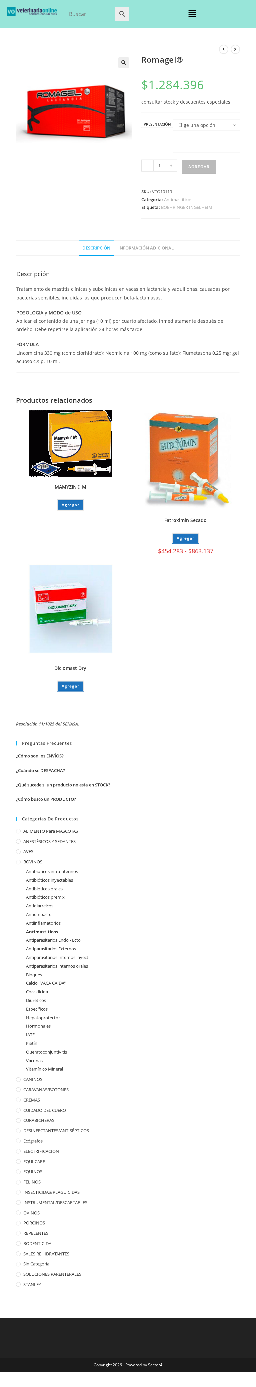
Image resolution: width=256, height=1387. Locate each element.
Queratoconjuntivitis (46, 1052)
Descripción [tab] (96, 248)
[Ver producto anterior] (223, 49)
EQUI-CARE (34, 1161)
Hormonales (38, 1026)
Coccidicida (37, 992)
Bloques (34, 975)
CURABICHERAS (38, 1120)
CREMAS (31, 1100)
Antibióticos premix (45, 897)
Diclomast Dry (70, 668)
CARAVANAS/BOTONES (46, 1090)
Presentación (157, 124)
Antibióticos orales (44, 889)
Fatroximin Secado (185, 520)
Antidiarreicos (39, 906)
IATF (30, 1035)
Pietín (31, 1043)
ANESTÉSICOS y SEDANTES (49, 841)
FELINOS (32, 1182)
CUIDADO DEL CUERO (44, 1110)
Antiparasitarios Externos (51, 949)
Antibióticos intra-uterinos (52, 871)
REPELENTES (35, 1233)
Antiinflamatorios (43, 923)
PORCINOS (34, 1223)
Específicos (37, 1009)
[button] (192, 14)
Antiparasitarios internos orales (57, 966)
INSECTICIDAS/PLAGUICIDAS (51, 1192)
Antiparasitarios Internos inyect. (57, 957)
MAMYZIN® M (70, 487)
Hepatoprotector (43, 1018)
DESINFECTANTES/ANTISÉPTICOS (56, 1131)
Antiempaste (38, 914)
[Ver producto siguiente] (235, 49)
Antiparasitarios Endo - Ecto (53, 940)
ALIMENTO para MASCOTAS (50, 831)
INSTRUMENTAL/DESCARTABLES (55, 1202)
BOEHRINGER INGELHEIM (186, 207)
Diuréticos (36, 1000)
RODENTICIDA (37, 1243)
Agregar (199, 167)
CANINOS (32, 1079)
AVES (28, 851)
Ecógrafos (33, 1141)
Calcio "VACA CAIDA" (46, 983)
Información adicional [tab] (146, 248)
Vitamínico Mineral (44, 1069)
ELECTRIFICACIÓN (41, 1151)
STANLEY (32, 1284)
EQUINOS (32, 1171)
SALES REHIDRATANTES (46, 1254)
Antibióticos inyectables (49, 880)
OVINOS (31, 1213)
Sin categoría (36, 1264)
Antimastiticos (178, 200)
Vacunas (34, 1061)
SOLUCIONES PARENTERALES (52, 1274)
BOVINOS (32, 862)
